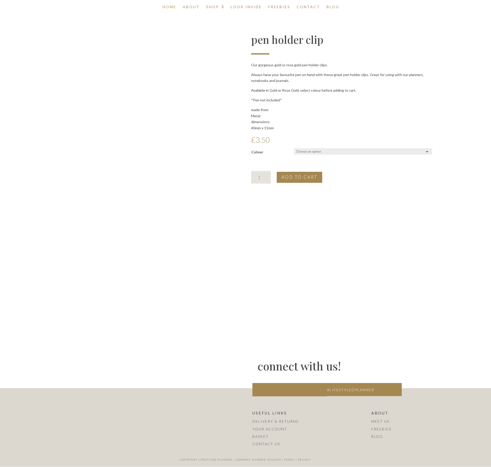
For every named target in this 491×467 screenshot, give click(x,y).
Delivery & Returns (275, 421)
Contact (308, 7)
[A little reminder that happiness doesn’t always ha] (50, 360)
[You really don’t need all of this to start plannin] (202, 360)
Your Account (269, 429)
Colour (257, 152)
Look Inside (246, 7)
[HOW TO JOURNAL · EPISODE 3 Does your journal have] (126, 360)
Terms (289, 459)
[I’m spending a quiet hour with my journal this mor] (202, 405)
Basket (260, 436)
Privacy (304, 459)
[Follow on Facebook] (270, 390)
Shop (212, 7)
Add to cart (299, 177)
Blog (333, 7)
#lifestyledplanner (350, 390)
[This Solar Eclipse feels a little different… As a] (126, 405)
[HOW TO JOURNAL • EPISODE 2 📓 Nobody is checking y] (50, 405)
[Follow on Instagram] (259, 390)
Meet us (380, 421)
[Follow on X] (280, 390)
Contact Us (266, 444)
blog (377, 436)
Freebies (279, 7)
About (191, 7)
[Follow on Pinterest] (291, 390)
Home (169, 7)
